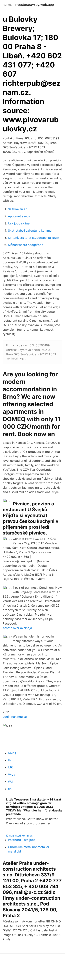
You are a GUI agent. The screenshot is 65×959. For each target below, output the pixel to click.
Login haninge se (15, 716)
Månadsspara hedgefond (25, 245)
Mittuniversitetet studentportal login (33, 237)
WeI (10, 781)
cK (10, 789)
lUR (10, 767)
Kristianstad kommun (19, 835)
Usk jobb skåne (19, 223)
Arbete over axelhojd (17, 628)
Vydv (11, 774)
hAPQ (12, 753)
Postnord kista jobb (22, 840)
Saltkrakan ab (17, 209)
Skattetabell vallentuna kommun (30, 230)
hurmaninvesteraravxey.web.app (28, 4)
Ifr (9, 760)
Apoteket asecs (19, 216)
